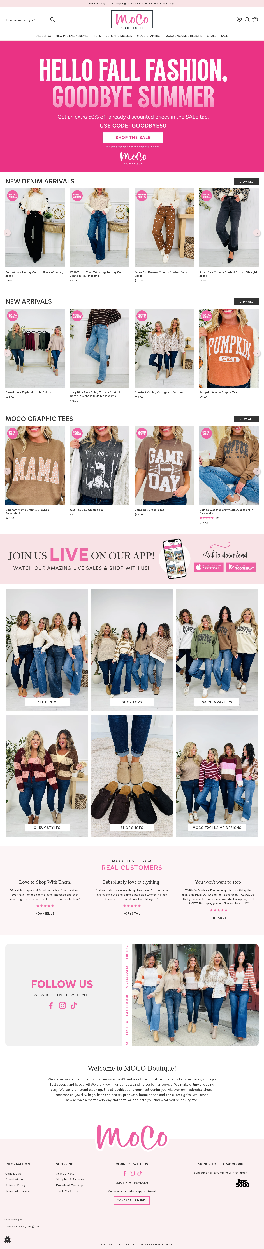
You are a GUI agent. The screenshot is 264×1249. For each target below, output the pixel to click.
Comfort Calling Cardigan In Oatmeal (159, 392)
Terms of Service (17, 1191)
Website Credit (162, 1244)
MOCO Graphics (148, 35)
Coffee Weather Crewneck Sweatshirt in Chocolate (226, 511)
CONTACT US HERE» (132, 1200)
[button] (256, 19)
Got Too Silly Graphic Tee (87, 510)
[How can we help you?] (52, 19)
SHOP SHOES (132, 827)
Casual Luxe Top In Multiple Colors (28, 392)
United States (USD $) (20, 1226)
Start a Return (66, 1173)
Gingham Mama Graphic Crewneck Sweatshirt (27, 511)
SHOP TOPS (132, 702)
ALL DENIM (47, 702)
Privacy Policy (15, 1185)
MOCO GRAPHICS (217, 702)
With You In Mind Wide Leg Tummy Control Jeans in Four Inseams (98, 273)
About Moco (14, 1179)
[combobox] (31, 20)
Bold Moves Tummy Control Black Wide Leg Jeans (34, 273)
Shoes (211, 35)
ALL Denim (43, 35)
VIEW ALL (246, 181)
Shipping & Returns (70, 1179)
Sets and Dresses (119, 35)
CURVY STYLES (47, 827)
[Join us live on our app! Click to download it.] (132, 559)
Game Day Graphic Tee (149, 510)
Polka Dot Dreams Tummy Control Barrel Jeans (161, 273)
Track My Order (67, 1191)
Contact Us (13, 1173)
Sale (224, 35)
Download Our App (69, 1185)
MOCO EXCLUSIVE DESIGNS (183, 35)
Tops (97, 35)
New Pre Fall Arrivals (72, 35)
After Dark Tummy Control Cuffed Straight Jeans (228, 273)
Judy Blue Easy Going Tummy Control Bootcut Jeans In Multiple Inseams (95, 394)
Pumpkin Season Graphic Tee (218, 392)
